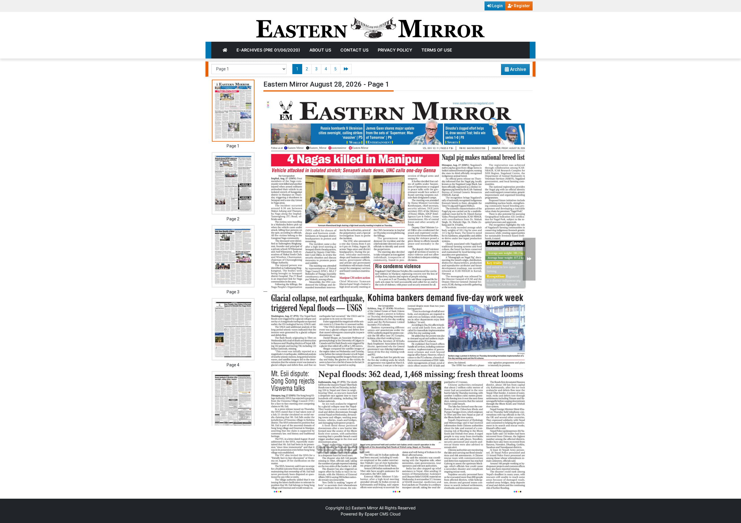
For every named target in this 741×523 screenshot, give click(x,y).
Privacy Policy (395, 49)
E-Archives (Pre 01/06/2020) (268, 49)
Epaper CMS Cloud (383, 513)
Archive (517, 69)
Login (497, 5)
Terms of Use (436, 49)
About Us (320, 49)
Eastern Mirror (365, 507)
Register (521, 5)
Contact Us (354, 49)
